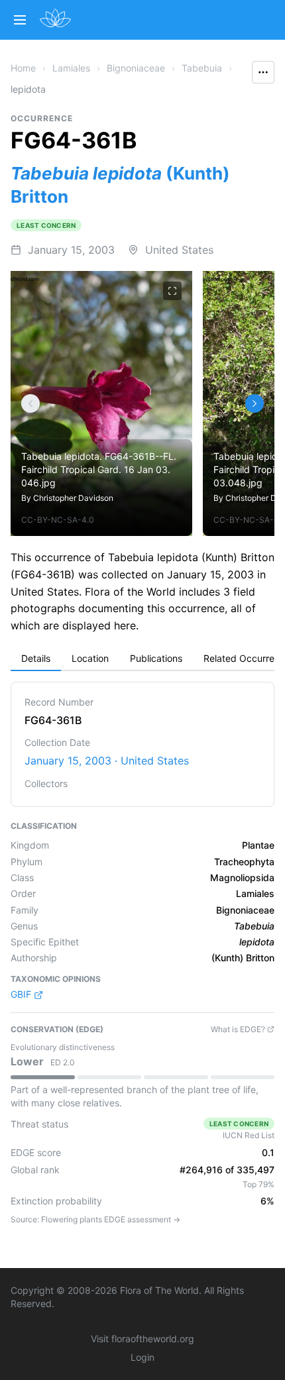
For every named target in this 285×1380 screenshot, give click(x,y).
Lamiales (71, 68)
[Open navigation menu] (20, 20)
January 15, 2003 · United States (107, 760)
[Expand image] (172, 291)
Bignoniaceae (136, 68)
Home (23, 68)
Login (142, 1357)
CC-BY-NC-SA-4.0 (57, 520)
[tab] (36, 659)
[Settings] (30, 403)
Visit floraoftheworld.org (142, 1338)
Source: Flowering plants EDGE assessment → (95, 1219)
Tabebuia (202, 68)
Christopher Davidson (73, 498)
